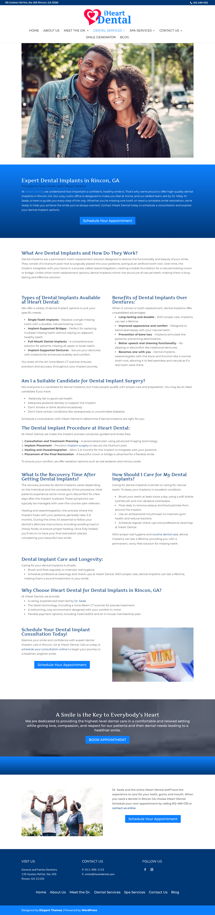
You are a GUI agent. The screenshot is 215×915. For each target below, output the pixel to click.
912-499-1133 (200, 2)
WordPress (89, 910)
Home (34, 30)
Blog (124, 37)
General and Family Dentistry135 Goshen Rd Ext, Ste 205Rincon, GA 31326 (39, 874)
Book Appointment (107, 740)
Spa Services (141, 30)
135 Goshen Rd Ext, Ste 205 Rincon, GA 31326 (31, 2)
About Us (51, 30)
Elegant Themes (50, 910)
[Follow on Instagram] (152, 869)
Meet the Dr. (75, 30)
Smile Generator (101, 37)
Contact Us (169, 30)
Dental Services (107, 30)
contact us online (124, 808)
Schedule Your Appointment (107, 221)
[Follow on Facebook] (145, 869)
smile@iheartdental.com (100, 874)
